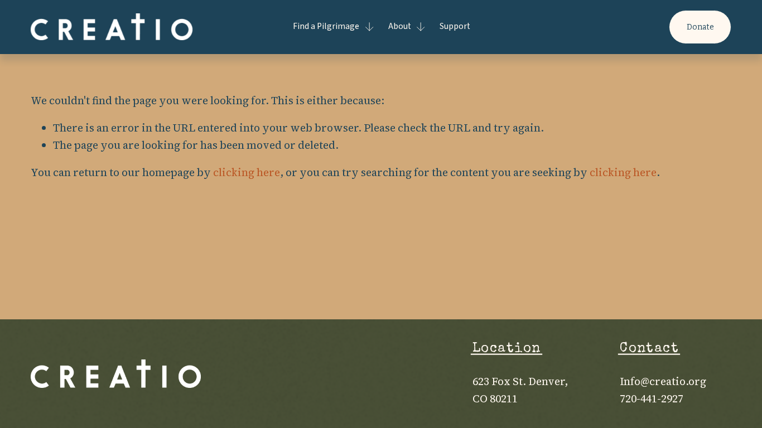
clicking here (246, 172)
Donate (700, 27)
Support (455, 26)
